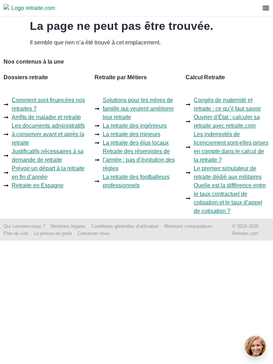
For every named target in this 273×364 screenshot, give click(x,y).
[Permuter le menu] (265, 7)
